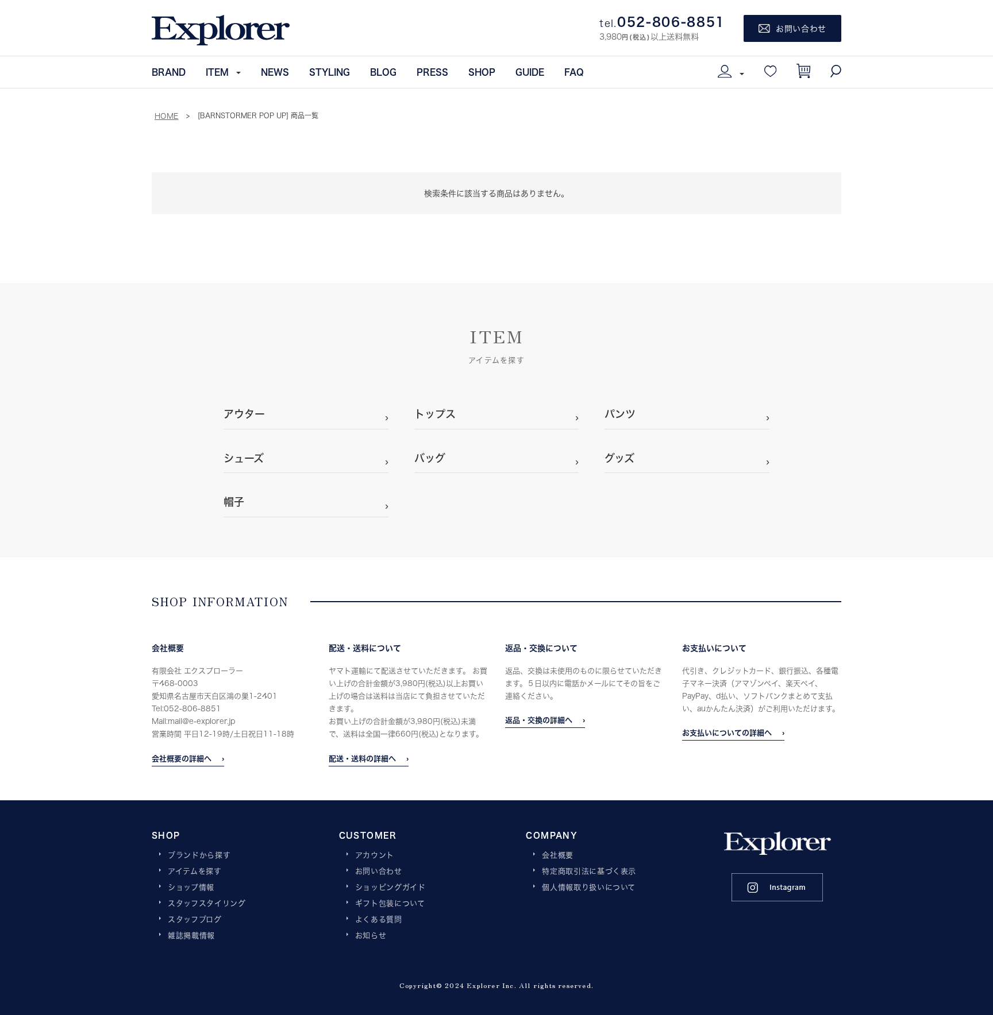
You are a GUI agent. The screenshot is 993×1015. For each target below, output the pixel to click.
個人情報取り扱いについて (589, 888)
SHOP (481, 72)
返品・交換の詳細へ (538, 720)
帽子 (234, 502)
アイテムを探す (195, 871)
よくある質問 (378, 920)
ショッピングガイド (390, 888)
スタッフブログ (195, 920)
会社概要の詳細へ (181, 758)
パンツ (620, 414)
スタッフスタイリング (207, 904)
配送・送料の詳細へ (362, 758)
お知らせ (371, 936)
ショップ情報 (191, 888)
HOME (167, 116)
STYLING (329, 72)
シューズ (244, 458)
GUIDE (529, 72)
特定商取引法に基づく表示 (589, 871)
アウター (244, 414)
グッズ (619, 458)
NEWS (275, 72)
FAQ (574, 72)
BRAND (169, 72)
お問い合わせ (378, 871)
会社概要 (558, 855)
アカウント (374, 855)
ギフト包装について (390, 904)
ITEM (217, 72)
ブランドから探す (199, 855)
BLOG (383, 72)
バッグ (429, 458)
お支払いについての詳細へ (727, 732)
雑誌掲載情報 (191, 936)
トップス (435, 414)
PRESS (432, 72)
